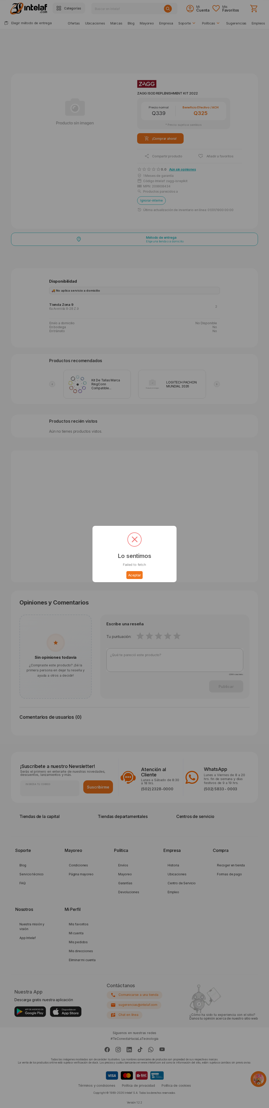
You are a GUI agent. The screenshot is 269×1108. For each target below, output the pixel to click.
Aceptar (134, 575)
